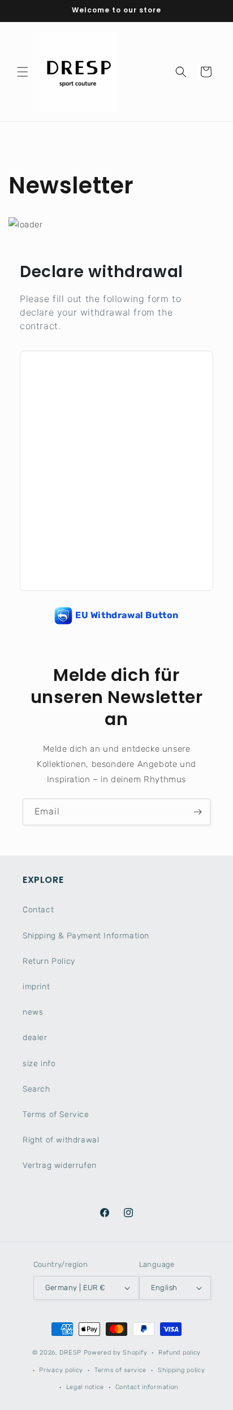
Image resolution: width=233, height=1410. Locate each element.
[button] (22, 71)
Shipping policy (181, 1370)
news (33, 1012)
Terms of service (120, 1370)
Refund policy (179, 1352)
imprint (36, 986)
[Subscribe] (197, 812)
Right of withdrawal (61, 1140)
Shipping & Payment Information (86, 936)
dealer (35, 1037)
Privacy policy (61, 1370)
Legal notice (85, 1387)
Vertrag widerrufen (60, 1165)
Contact (38, 910)
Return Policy (49, 961)
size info (39, 1063)
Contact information (146, 1387)
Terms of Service (56, 1114)
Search (36, 1089)
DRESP (70, 1352)
